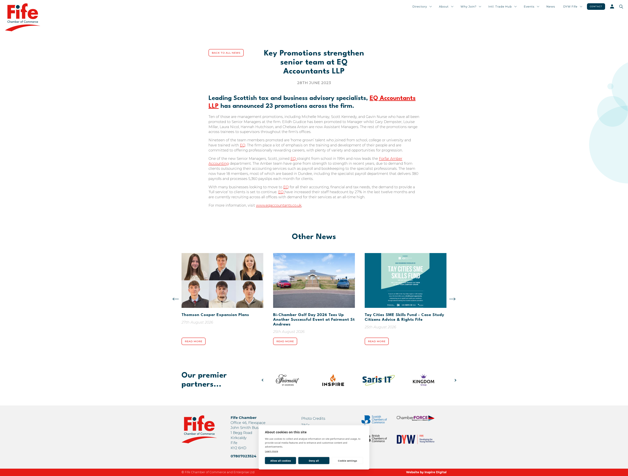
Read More (193, 341)
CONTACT (596, 6)
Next (452, 299)
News (550, 6)
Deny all (314, 460)
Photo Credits (313, 418)
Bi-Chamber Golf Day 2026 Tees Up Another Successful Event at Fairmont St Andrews (314, 319)
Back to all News (226, 52)
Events (529, 6)
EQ (242, 145)
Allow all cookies (280, 460)
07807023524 (243, 456)
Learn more (271, 451)
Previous (176, 299)
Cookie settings (347, 460)
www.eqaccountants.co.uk (279, 205)
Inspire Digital (435, 472)
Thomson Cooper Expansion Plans (215, 315)
